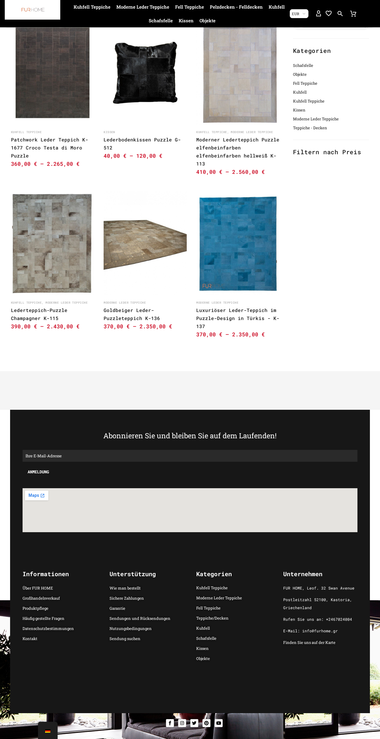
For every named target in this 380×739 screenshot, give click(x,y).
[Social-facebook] (170, 723)
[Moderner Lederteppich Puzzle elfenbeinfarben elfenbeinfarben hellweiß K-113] (237, 73)
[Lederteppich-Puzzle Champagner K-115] (52, 243)
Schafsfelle (161, 20)
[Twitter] (194, 723)
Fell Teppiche (189, 7)
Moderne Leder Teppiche (142, 7)
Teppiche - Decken (310, 127)
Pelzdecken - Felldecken (236, 7)
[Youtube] (219, 723)
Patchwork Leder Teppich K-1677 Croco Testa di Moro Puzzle (49, 147)
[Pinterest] (206, 723)
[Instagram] (182, 723)
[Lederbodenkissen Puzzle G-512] (145, 73)
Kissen (186, 20)
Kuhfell (277, 7)
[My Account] (318, 13)
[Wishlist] (328, 13)
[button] (340, 13)
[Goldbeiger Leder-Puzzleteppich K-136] (145, 243)
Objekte (208, 20)
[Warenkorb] (353, 13)
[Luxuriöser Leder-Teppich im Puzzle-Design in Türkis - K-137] (237, 243)
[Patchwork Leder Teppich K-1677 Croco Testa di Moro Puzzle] (52, 73)
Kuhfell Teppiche (92, 7)
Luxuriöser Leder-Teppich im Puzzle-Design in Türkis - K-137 (237, 318)
